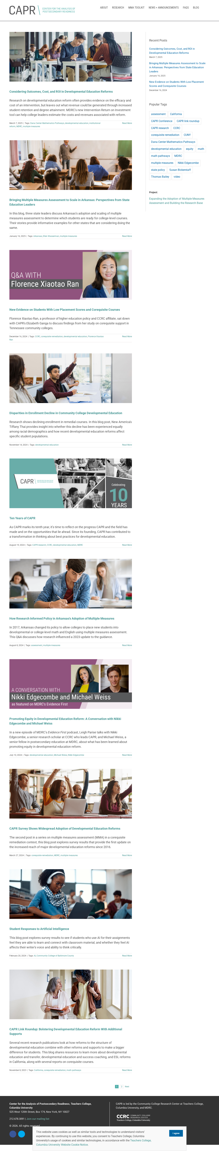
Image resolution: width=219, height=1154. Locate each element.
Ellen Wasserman (51, 236)
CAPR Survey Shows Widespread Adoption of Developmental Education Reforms (64, 828)
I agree (176, 1133)
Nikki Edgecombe (76, 755)
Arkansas (37, 236)
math (201, 148)
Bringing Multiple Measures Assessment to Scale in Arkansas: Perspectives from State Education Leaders (177, 67)
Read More (127, 123)
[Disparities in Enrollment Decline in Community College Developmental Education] (70, 378)
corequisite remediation (52, 336)
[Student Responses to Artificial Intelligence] (70, 894)
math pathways (74, 1070)
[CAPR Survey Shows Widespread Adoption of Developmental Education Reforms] (70, 794)
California (38, 1070)
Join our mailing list (38, 1118)
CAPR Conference (161, 121)
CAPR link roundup (188, 121)
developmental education (76, 123)
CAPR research (39, 545)
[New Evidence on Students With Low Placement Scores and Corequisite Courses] (70, 275)
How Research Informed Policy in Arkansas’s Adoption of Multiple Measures (61, 618)
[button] (204, 7)
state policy (158, 169)
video (177, 176)
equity (189, 148)
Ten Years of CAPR (22, 518)
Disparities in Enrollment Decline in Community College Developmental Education (65, 413)
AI (35, 956)
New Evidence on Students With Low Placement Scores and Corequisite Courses (64, 309)
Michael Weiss (60, 755)
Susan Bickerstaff (180, 169)
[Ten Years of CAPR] (70, 483)
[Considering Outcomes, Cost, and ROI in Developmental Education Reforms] (70, 57)
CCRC (37, 336)
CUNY (187, 135)
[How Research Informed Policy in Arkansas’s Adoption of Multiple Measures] (70, 583)
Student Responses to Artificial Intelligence (39, 929)
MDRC (19, 126)
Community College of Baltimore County (55, 956)
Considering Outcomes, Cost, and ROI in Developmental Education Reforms (61, 91)
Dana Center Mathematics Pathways (47, 123)
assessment (36, 645)
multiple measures (31, 126)
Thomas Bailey (160, 176)
